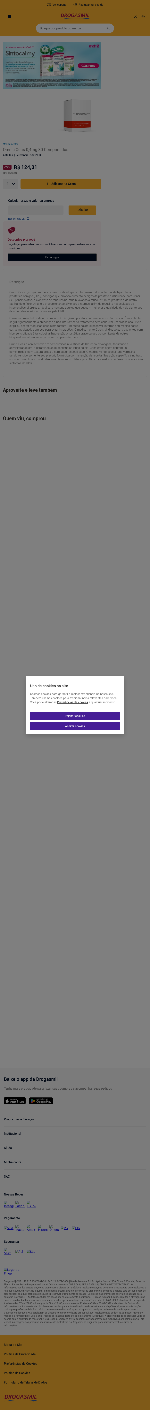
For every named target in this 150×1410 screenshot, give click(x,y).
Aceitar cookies (75, 726)
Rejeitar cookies (75, 715)
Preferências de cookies (72, 702)
